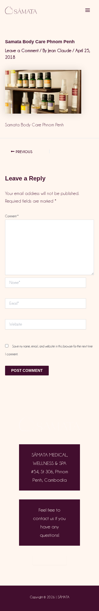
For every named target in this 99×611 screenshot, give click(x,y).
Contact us (49, 559)
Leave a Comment (22, 50)
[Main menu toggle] (87, 10)
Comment (12, 216)
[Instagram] (43, 572)
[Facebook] (56, 572)
